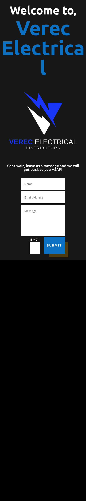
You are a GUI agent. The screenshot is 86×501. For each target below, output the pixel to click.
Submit (54, 245)
